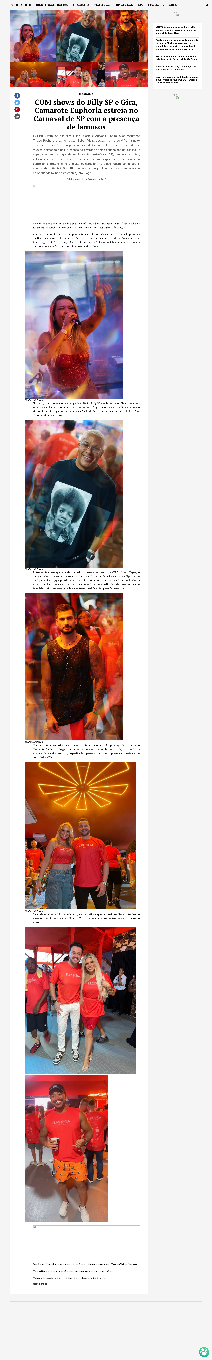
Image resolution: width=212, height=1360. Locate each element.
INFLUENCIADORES (81, 5)
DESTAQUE (49, 5)
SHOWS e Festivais (156, 5)
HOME (38, 5)
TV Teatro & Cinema (101, 5)
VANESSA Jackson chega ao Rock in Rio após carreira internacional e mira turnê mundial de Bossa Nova (176, 30)
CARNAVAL (63, 5)
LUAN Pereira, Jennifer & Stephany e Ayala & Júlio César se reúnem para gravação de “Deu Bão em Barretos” (177, 80)
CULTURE (173, 5)
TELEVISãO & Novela (124, 5)
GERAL (140, 5)
